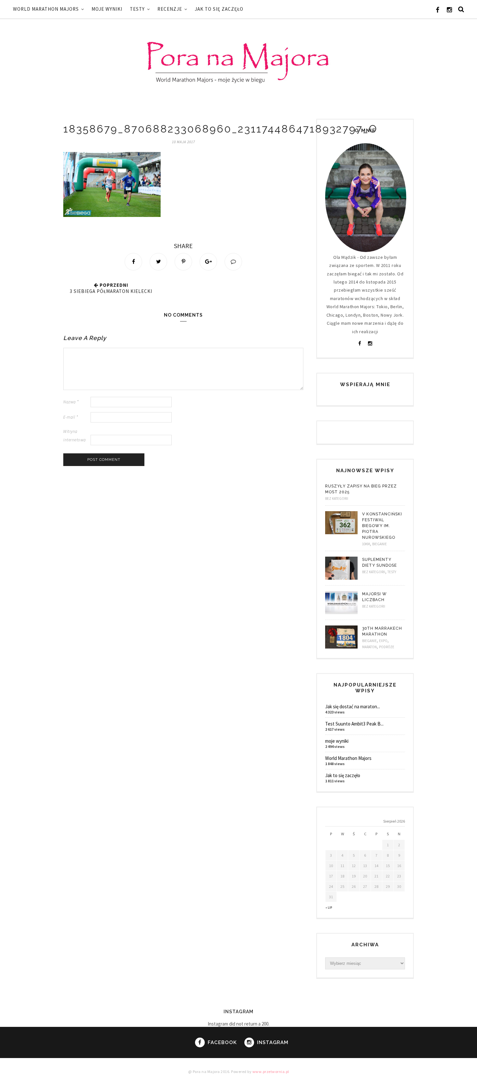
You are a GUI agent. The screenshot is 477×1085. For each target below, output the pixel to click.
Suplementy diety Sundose (379, 562)
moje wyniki (107, 9)
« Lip (328, 907)
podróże (386, 647)
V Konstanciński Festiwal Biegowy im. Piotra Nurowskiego (382, 526)
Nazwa (71, 402)
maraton (369, 647)
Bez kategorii (336, 498)
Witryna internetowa (74, 435)
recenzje (169, 9)
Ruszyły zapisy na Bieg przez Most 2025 (361, 489)
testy (137, 9)
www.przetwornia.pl (270, 1071)
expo (383, 640)
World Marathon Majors (46, 9)
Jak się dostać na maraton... (352, 706)
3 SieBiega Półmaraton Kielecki (111, 291)
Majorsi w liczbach (374, 597)
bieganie (379, 544)
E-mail (70, 417)
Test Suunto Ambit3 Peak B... (354, 724)
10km (366, 544)
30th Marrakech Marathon (382, 631)
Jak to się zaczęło (219, 9)
